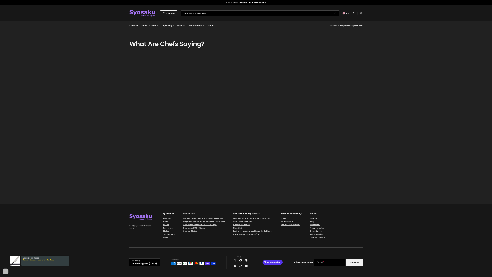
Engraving (168, 228)
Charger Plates (190, 231)
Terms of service (317, 237)
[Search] (336, 13)
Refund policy (316, 231)
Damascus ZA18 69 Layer (194, 228)
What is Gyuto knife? (242, 221)
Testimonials (169, 234)
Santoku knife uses (241, 225)
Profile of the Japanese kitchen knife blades (252, 231)
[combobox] (260, 13)
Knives (166, 225)
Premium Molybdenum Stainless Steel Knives (203, 218)
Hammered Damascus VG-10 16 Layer (200, 225)
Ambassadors (287, 221)
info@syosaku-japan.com (351, 25)
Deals (165, 221)
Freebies (167, 218)
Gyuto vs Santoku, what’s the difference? (251, 218)
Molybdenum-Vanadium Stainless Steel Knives (204, 221)
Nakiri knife (238, 228)
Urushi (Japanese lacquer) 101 (246, 234)
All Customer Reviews (290, 225)
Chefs (283, 218)
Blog (312, 221)
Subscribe (354, 262)
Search (313, 218)
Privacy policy (316, 234)
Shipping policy (317, 228)
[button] (354, 13)
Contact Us (315, 225)
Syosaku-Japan (145, 225)
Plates (166, 231)
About (166, 237)
